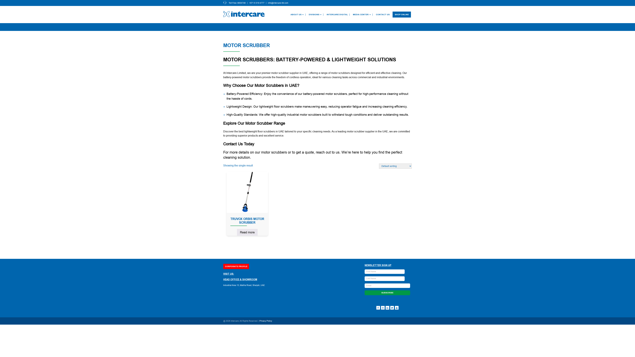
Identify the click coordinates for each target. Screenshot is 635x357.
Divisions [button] (314, 14)
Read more (247, 232)
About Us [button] (296, 14)
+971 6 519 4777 (256, 3)
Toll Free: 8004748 (237, 3)
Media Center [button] (361, 14)
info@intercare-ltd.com (278, 3)
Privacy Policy (265, 321)
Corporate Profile (236, 266)
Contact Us (383, 14)
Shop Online (402, 14)
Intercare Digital (337, 14)
